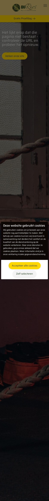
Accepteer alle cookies (24, 266)
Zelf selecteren (24, 274)
